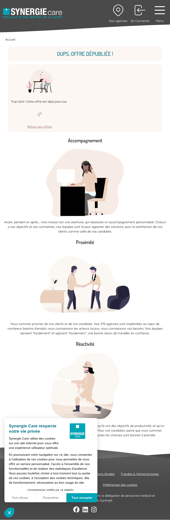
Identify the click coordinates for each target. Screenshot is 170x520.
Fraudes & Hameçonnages (140, 474)
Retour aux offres (39, 127)
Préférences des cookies (120, 485)
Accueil (10, 39)
